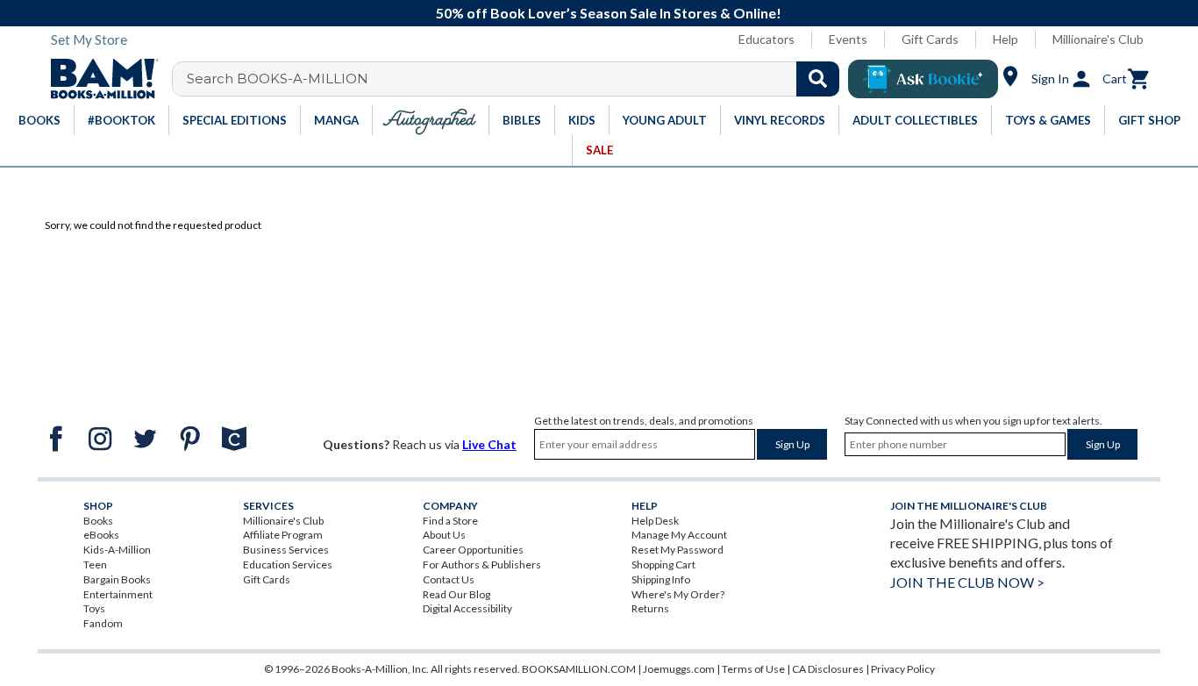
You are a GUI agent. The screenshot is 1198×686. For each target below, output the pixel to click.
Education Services (287, 564)
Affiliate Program (283, 534)
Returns (650, 608)
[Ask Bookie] (923, 79)
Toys (94, 608)
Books (98, 520)
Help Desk (655, 520)
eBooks (101, 534)
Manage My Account (679, 534)
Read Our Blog (456, 594)
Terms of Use (753, 668)
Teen (95, 564)
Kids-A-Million (117, 549)
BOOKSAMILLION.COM (579, 668)
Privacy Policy (903, 668)
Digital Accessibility (467, 608)
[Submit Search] (817, 78)
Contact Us (448, 579)
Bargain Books (117, 579)
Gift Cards (930, 39)
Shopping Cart (663, 564)
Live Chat (489, 444)
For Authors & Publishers (482, 564)
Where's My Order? (677, 594)
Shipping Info (660, 579)
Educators (766, 39)
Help (1005, 39)
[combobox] (517, 79)
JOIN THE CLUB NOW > (967, 582)
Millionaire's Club (1098, 39)
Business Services (286, 549)
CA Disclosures (828, 668)
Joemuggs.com (679, 668)
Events (848, 39)
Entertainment (118, 594)
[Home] (98, 79)
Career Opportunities (473, 549)
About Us (444, 534)
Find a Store (450, 520)
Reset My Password (677, 549)
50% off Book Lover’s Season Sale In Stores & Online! (608, 12)
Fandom (103, 623)
